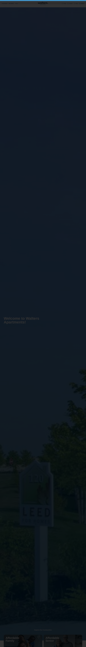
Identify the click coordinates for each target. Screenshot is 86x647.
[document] (43, 323)
